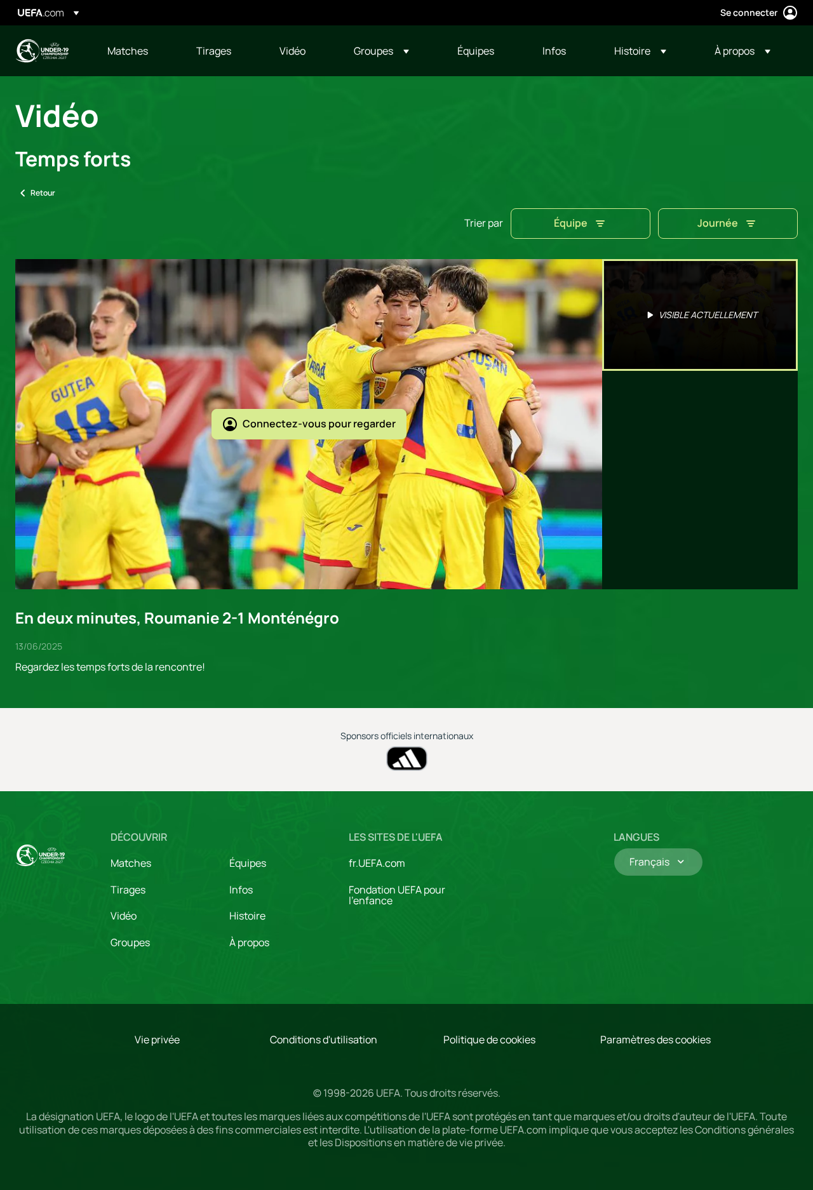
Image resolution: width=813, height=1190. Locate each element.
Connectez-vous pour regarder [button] (319, 424)
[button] (381, 51)
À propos (249, 942)
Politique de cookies (489, 1039)
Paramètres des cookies (655, 1039)
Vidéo (124, 916)
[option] (700, 315)
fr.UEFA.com (377, 863)
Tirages (128, 890)
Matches (131, 863)
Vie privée (157, 1039)
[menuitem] (136, 51)
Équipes (247, 863)
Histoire (247, 916)
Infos (241, 890)
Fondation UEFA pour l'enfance (397, 895)
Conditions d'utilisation (323, 1039)
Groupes (130, 942)
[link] (127, 51)
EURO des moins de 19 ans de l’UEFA (42, 51)
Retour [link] (42, 192)
